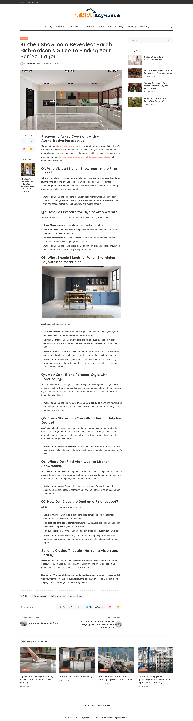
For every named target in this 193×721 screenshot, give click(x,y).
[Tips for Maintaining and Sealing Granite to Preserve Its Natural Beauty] (38, 660)
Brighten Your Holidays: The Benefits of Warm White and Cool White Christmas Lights (27, 185)
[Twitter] (31, 141)
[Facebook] (24, 141)
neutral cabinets (76, 596)
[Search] (170, 26)
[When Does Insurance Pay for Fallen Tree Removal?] (135, 102)
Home (24, 38)
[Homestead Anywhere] (96, 13)
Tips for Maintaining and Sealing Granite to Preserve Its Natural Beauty (36, 679)
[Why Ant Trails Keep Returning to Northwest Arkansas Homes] (135, 73)
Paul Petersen (29, 63)
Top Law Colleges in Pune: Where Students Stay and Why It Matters (156, 86)
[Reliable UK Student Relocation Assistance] (135, 60)
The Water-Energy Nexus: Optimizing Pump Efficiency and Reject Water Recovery (154, 679)
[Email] (31, 149)
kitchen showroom (58, 596)
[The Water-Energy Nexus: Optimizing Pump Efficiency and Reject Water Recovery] (155, 660)
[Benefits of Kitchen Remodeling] (77, 660)
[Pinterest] (24, 149)
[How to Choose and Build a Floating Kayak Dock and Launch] (116, 660)
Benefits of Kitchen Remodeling (75, 676)
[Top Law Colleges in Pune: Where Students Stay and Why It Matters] (135, 87)
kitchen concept (39, 596)
